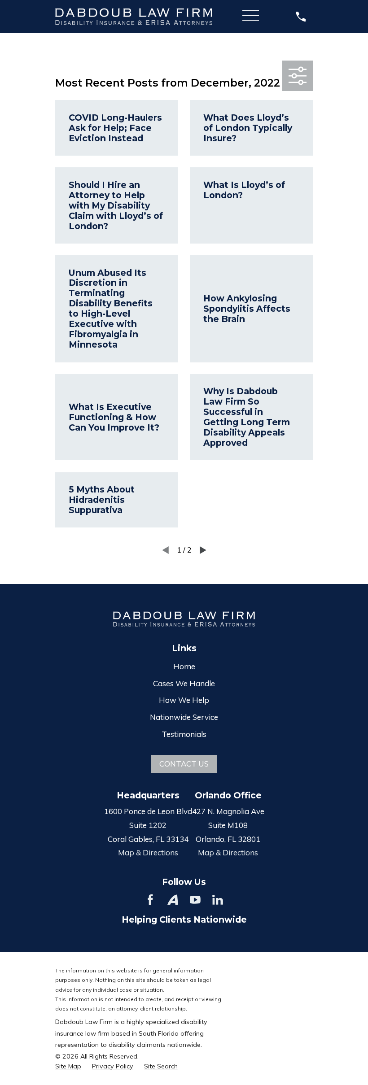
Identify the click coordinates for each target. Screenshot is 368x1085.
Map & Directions (148, 852)
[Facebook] (150, 899)
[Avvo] (172, 899)
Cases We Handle (184, 683)
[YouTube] (195, 899)
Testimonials (184, 734)
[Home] (133, 16)
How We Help (184, 700)
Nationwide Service (184, 717)
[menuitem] (68, 1066)
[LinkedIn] (217, 899)
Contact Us (184, 763)
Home (184, 666)
